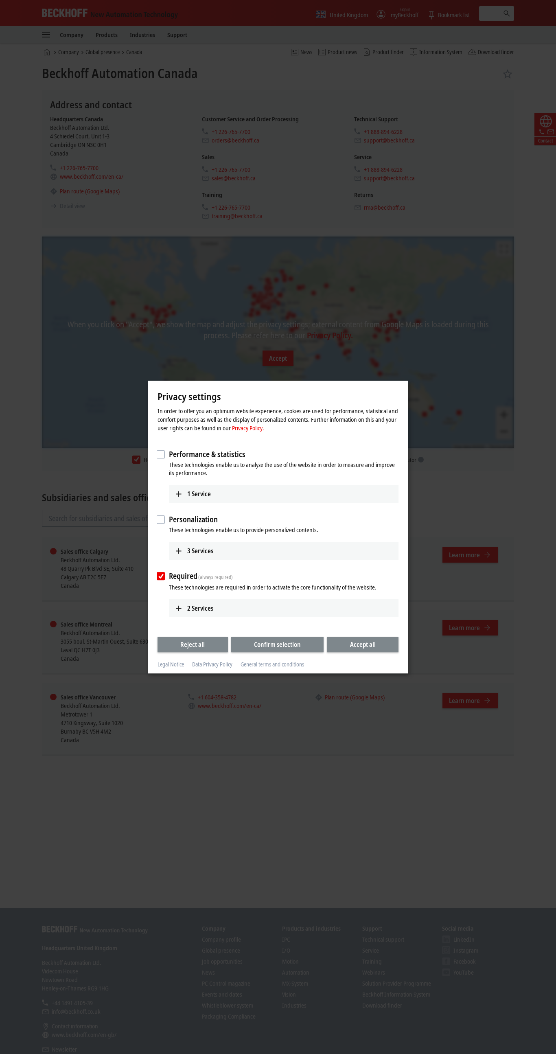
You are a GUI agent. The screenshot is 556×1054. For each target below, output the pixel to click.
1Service (199, 493)
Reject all (192, 644)
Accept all (363, 644)
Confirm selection (277, 644)
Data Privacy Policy (212, 664)
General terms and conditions (272, 664)
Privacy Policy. (248, 428)
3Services (200, 550)
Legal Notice (171, 664)
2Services (200, 608)
